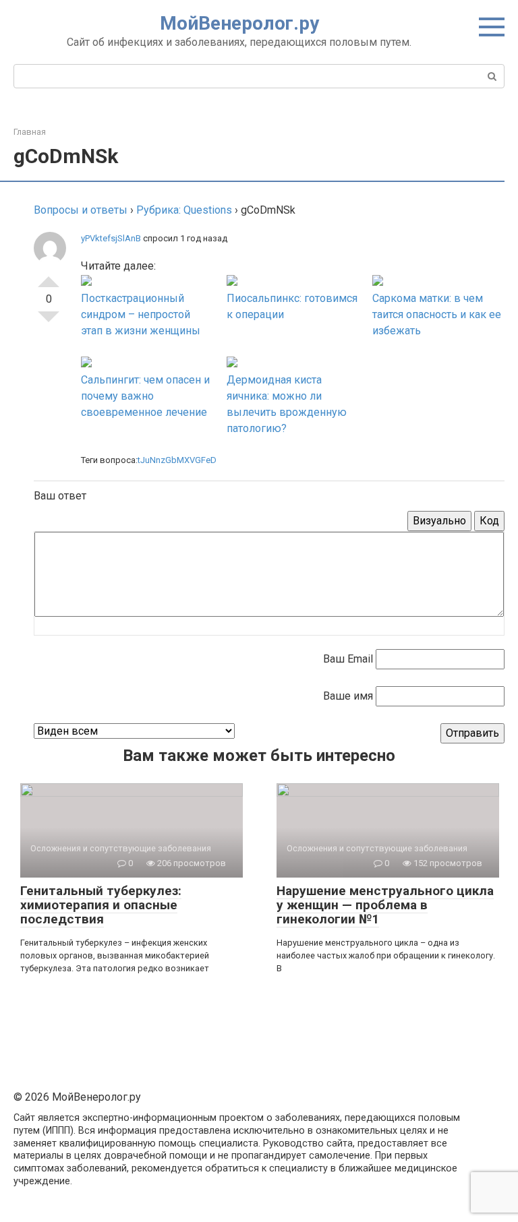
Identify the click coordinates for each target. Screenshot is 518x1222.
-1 (48, 322)
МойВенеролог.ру (239, 23)
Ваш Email (348, 658)
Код (489, 520)
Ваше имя (348, 696)
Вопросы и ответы (80, 210)
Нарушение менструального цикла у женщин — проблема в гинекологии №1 (385, 905)
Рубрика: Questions (184, 210)
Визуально (439, 520)
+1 (48, 276)
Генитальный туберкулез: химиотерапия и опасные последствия (100, 905)
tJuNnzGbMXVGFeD (177, 460)
